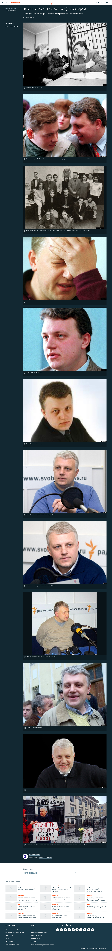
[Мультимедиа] (106, 3)
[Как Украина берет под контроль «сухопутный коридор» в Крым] (11, 888)
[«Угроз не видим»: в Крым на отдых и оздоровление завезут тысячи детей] (45, 906)
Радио (7, 938)
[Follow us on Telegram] (77, 929)
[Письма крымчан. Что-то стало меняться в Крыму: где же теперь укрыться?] (11, 906)
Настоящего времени (45, 857)
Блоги (19, 904)
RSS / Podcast (9, 941)
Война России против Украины (27, 886)
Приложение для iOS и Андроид (14, 932)
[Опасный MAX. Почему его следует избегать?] (45, 916)
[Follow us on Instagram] (69, 929)
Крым (88, 904)
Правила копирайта (36, 935)
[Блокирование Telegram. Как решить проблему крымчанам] (11, 916)
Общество (89, 886)
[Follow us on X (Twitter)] (61, 929)
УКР (97, 2)
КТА (102, 2)
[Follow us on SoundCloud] (80, 929)
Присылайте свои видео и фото (14, 929)
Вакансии (34, 941)
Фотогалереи (15, 3)
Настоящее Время (10, 10)
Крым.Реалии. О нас (36, 929)
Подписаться (9, 935)
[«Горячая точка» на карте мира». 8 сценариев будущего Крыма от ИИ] (79, 906)
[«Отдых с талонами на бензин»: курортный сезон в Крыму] (45, 897)
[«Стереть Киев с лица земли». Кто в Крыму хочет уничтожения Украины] (45, 888)
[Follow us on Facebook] (57, 929)
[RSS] (84, 929)
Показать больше (28, 17)
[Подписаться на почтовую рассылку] (92, 929)
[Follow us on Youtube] (65, 929)
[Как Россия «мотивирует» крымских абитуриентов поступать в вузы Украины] (79, 888)
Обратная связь (35, 938)
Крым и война (56, 886)
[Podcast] (88, 929)
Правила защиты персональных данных (42, 944)
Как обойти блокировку (12, 944)
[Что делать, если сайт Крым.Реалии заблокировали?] (79, 916)
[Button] (10, 24)
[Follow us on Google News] (73, 929)
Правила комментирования (39, 932)
